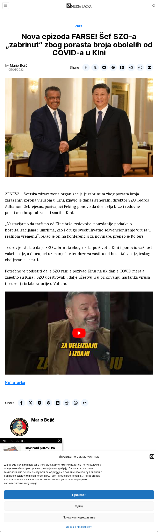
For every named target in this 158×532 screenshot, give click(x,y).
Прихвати (79, 495)
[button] (152, 457)
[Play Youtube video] (79, 333)
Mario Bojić (18, 65)
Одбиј (79, 506)
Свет (79, 26)
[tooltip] (86, 67)
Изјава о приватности (79, 526)
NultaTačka (15, 382)
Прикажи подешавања (79, 517)
